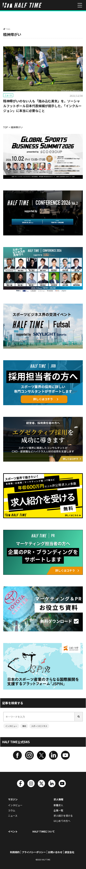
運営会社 (69, 852)
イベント (13, 831)
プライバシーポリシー (34, 852)
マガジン (13, 799)
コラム (11, 810)
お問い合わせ (55, 852)
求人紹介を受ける (63, 815)
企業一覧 (58, 810)
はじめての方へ (62, 820)
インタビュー (11, 726)
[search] (79, 716)
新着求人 (58, 805)
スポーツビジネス (39, 726)
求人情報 (58, 799)
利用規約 (15, 852)
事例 (24, 726)
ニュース (8, 95)
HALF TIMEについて (43, 831)
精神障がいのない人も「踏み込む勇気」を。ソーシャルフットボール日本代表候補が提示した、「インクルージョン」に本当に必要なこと (42, 106)
